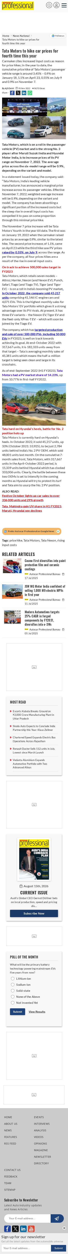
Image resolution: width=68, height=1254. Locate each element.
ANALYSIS (40, 1130)
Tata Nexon (48, 540)
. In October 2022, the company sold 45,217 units (33, 293)
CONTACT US (12, 1170)
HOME (8, 1117)
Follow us (59, 35)
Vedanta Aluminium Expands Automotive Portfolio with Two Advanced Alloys (30, 764)
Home (5, 35)
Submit (17, 1011)
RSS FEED (10, 1143)
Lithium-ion (23, 978)
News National (21, 35)
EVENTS (39, 1117)
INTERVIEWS (42, 1124)
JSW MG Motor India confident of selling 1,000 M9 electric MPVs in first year (45, 590)
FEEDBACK (11, 1176)
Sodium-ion (23, 984)
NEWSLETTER (42, 1156)
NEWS (8, 1130)
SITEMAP (9, 1189)
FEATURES (10, 1137)
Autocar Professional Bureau (45, 574)
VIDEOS (38, 1137)
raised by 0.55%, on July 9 (19, 252)
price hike (15, 540)
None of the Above (28, 996)
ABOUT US (11, 1124)
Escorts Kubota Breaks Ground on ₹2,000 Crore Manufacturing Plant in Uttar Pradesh (33, 715)
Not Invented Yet (27, 1002)
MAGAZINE (41, 1150)
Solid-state (23, 990)
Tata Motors (31, 540)
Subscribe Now (34, 913)
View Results (37, 1011)
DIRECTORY (41, 1163)
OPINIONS (40, 1143)
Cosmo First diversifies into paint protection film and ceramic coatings (45, 565)
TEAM (8, 1183)
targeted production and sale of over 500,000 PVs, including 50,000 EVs (33, 334)
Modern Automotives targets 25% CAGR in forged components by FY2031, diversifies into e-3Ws (42, 618)
